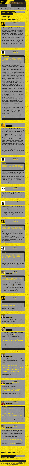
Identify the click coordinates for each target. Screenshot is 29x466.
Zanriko (15, 187)
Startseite (4, 5)
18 (15, 19)
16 (12, 19)
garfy (15, 123)
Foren (9, 5)
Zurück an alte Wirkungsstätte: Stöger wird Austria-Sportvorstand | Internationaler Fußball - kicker (12, 341)
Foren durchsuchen (5, 8)
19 (17, 19)
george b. (15, 22)
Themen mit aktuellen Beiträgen (16, 8)
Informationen (15, 5)
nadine (15, 315)
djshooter (15, 401)
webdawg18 (15, 51)
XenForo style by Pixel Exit (14, 464)
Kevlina (15, 271)
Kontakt (22, 460)
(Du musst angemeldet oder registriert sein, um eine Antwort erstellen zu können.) (13, 451)
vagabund (3, 118)
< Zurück (2, 19)
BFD (1, 460)
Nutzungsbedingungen (22, 462)
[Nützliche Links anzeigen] (24, 12)
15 (10, 19)
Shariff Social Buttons (16, 463)
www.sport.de (12, 443)
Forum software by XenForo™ (6, 463)
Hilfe (24, 460)
